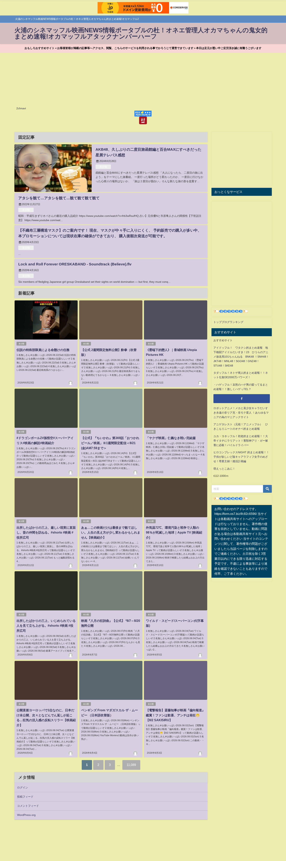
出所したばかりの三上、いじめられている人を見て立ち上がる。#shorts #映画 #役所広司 (46, 625)
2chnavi (21, 108)
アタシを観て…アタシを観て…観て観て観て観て (59, 198)
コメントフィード (28, 805)
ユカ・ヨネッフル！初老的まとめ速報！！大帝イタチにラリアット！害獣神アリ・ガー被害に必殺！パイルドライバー (240, 440)
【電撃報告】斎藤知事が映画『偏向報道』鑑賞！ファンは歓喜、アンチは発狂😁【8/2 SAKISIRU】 (175, 715)
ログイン (22, 787)
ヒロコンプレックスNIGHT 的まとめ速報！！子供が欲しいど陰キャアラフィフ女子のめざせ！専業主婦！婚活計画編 (241, 457)
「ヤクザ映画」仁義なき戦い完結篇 (171, 437)
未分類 (103, 166)
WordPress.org (26, 815)
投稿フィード (25, 796)
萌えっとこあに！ (224, 468)
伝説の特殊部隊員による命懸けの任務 (43, 349)
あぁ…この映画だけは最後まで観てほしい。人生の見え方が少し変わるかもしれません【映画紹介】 (110, 532)
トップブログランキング (228, 322)
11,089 (131, 764)
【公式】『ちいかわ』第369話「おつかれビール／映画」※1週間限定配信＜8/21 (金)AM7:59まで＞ (110, 442)
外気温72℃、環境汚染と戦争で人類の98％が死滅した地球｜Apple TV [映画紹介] (174, 532)
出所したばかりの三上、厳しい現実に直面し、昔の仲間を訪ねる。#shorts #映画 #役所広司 (46, 532)
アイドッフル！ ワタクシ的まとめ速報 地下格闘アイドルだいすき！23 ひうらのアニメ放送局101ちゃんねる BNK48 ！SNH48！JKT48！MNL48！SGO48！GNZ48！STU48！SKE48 (241, 356)
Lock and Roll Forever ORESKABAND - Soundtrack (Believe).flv (75, 264)
